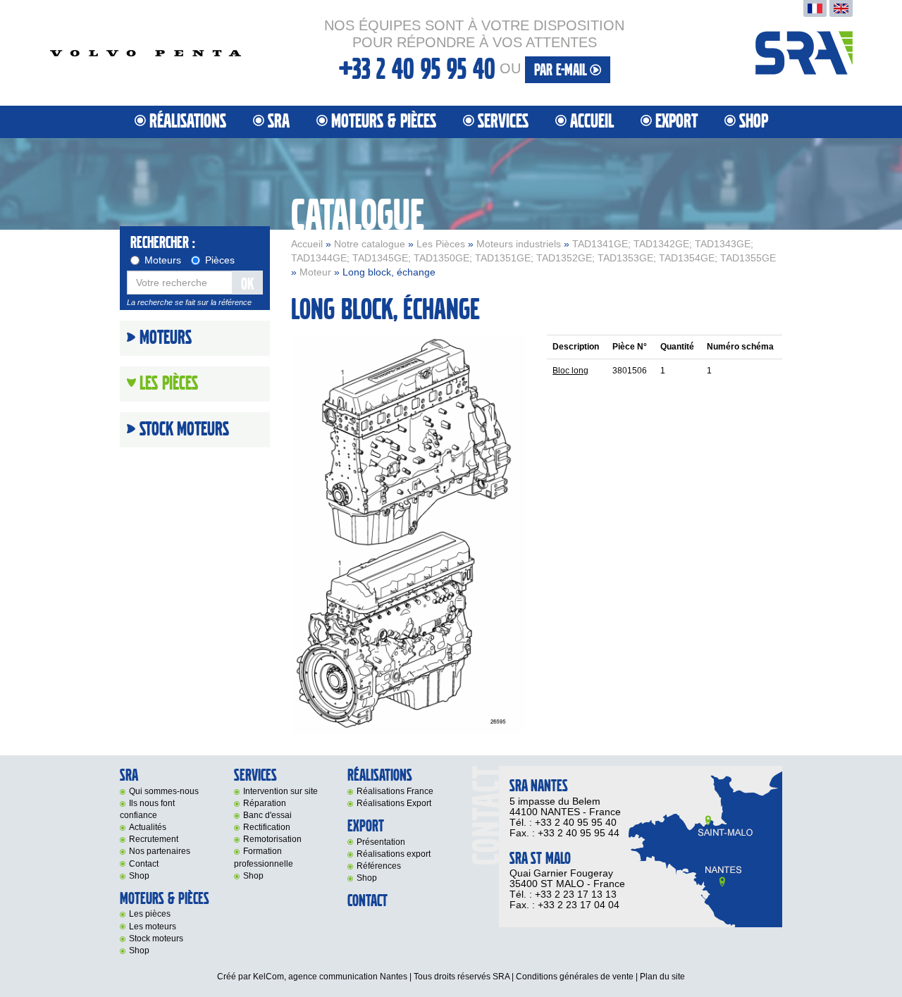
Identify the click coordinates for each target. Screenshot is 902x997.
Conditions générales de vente (575, 976)
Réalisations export (394, 854)
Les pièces (150, 914)
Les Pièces (440, 243)
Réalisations (187, 121)
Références (379, 866)
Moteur (315, 272)
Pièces (220, 260)
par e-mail (562, 70)
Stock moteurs (184, 429)
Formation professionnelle (263, 857)
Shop (753, 121)
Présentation (381, 842)
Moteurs (162, 260)
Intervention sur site (280, 791)
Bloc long (570, 371)
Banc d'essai (267, 815)
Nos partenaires (159, 851)
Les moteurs (152, 926)
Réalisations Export (394, 803)
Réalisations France (395, 791)
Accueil (592, 121)
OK (247, 284)
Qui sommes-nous (164, 791)
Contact (144, 864)
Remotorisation (272, 839)
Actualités (147, 827)
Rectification (266, 827)
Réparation (264, 803)
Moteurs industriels (518, 243)
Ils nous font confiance (147, 809)
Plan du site (662, 976)
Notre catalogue (369, 243)
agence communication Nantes (347, 976)
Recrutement (153, 839)
